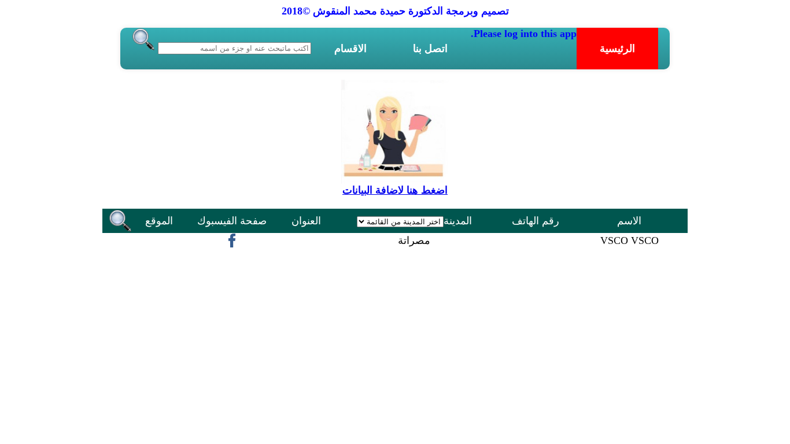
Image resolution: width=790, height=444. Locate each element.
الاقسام (350, 48)
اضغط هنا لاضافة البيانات (395, 190)
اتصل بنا (430, 48)
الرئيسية (617, 48)
